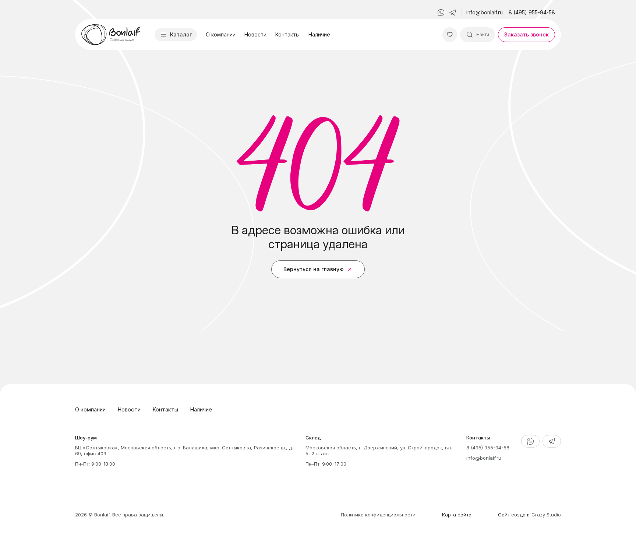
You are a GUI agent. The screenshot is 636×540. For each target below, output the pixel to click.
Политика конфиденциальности (378, 515)
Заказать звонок (526, 34)
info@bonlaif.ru (484, 12)
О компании (221, 34)
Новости (255, 34)
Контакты (287, 34)
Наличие (319, 34)
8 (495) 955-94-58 (532, 12)
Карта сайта (456, 515)
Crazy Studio (546, 515)
